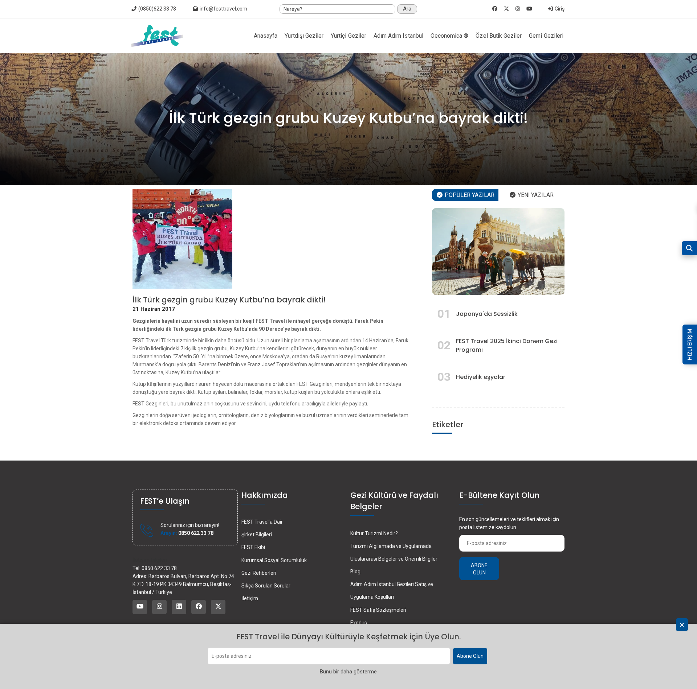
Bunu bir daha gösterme (348, 672)
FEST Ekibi (253, 547)
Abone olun (479, 568)
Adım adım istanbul (398, 35)
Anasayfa (265, 35)
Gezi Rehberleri (258, 573)
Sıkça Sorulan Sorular (265, 586)
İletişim (249, 598)
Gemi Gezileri (546, 35)
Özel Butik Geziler (499, 35)
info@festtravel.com (223, 9)
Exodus (358, 623)
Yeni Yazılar (535, 194)
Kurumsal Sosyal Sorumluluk (274, 560)
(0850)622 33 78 (156, 9)
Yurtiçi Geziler (348, 35)
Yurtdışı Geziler (304, 35)
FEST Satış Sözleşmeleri (378, 610)
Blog (355, 571)
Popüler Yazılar (468, 194)
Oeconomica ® (450, 35)
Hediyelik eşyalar (480, 377)
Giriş (559, 9)
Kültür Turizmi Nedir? (374, 533)
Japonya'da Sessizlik (487, 314)
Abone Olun (470, 656)
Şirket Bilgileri (256, 534)
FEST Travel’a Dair (262, 522)
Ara (407, 8)
